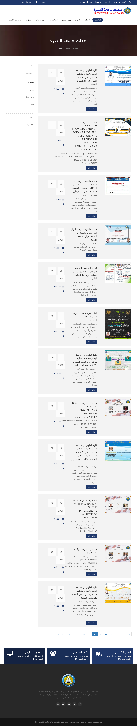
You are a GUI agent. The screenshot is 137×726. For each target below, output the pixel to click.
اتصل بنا (29, 20)
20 (89, 634)
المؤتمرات (30, 124)
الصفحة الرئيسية (72, 48)
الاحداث (87, 20)
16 (111, 634)
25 (63, 634)
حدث (32, 90)
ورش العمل (66, 20)
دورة (32, 110)
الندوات (77, 20)
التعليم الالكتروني (27, 2)
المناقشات (54, 20)
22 (78, 634)
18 (100, 634)
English (42, 2)
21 (84, 634)
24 (68, 634)
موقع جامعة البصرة (14, 20)
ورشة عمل (29, 97)
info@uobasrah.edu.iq (89, 2)
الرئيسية (98, 20)
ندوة (32, 104)
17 (106, 634)
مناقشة (31, 117)
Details (92, 109)
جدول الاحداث (41, 20)
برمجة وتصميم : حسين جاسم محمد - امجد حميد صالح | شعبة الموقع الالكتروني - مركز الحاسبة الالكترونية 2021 (68, 722)
